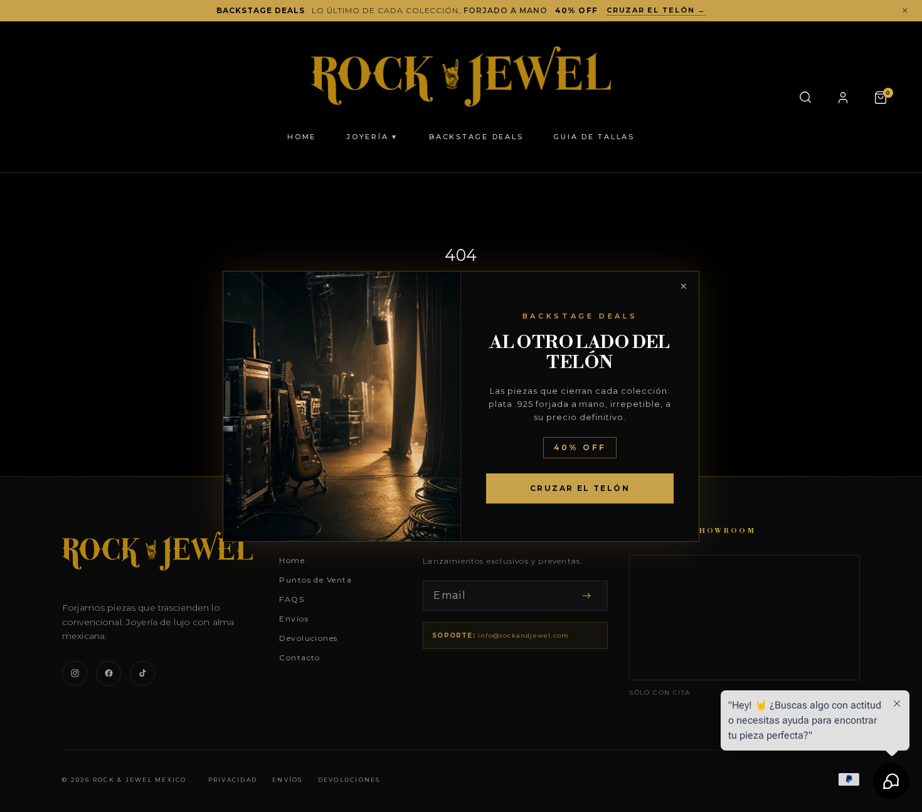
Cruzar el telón (580, 488)
